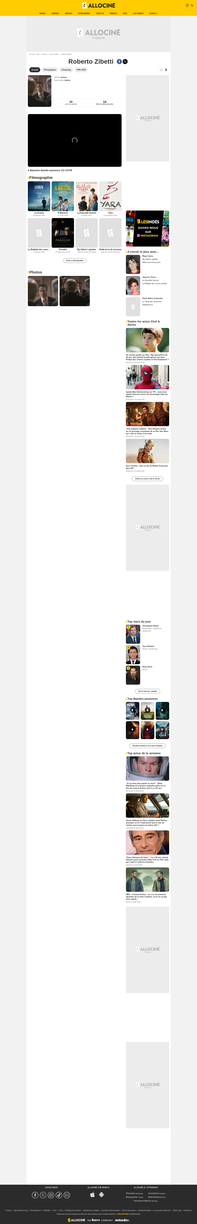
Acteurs (45, 54)
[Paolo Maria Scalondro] (133, 306)
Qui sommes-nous (21, 1210)
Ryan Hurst (147, 667)
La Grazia (39, 213)
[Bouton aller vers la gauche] (161, 70)
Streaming (84, 13)
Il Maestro (63, 213)
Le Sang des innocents (152, 301)
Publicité (46, 1210)
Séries (68, 13)
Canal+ (153, 13)
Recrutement (36, 1210)
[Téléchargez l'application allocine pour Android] (103, 1194)
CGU (54, 1210)
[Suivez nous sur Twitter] (43, 1195)
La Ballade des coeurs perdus (39, 249)
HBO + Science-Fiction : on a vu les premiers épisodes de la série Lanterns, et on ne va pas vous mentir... (146, 896)
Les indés (138, 13)
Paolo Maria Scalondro (152, 298)
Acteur (64, 77)
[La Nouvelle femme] (86, 196)
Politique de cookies (73, 1210)
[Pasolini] (63, 233)
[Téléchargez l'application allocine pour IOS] (94, 1194)
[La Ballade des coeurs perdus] (39, 233)
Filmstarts (130, 1193)
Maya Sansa (147, 256)
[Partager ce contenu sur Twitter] (125, 61)
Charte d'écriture (144, 1210)
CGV (61, 1210)
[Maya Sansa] (133, 264)
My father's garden (86, 249)
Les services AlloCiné (162, 1210)
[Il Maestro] (63, 196)
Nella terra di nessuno (110, 249)
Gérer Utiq (177, 1210)
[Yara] (110, 196)
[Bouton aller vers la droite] (166, 70)
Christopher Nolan (150, 626)
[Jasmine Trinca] (133, 285)
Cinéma (55, 13)
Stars (38, 54)
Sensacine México (142, 1201)
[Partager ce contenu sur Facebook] (119, 61)
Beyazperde (131, 1197)
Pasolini (63, 249)
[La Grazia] (39, 196)
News (42, 13)
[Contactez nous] (67, 1195)
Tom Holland (148, 646)
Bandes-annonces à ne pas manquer (148, 746)
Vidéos (113, 13)
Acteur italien (54, 54)
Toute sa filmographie (75, 261)
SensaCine (153, 1193)
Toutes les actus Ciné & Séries (147, 479)
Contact (8, 1210)
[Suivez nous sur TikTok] (59, 1195)
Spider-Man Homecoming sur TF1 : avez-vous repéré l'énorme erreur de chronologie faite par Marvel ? (147, 394)
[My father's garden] (86, 233)
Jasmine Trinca (149, 277)
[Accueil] (98, 5)
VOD (125, 13)
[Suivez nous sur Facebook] (35, 1195)
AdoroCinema (154, 1197)
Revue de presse (129, 1210)
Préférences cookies (91, 1210)
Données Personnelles (111, 1210)
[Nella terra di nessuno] (110, 233)
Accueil (31, 54)
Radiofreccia (147, 305)
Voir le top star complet (147, 691)
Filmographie (41, 177)
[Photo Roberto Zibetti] (43, 291)
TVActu (100, 13)
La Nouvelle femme (86, 213)
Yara (110, 213)
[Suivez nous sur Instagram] (51, 1195)
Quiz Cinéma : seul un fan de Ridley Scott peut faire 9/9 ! (147, 467)
